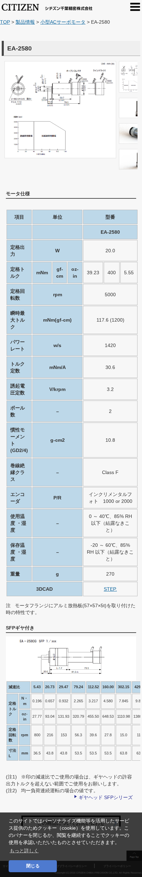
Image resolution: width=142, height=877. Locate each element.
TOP (5, 22)
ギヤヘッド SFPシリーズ (106, 797)
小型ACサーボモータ (62, 22)
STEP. (110, 589)
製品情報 (25, 22)
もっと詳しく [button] (24, 850)
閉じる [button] (33, 866)
